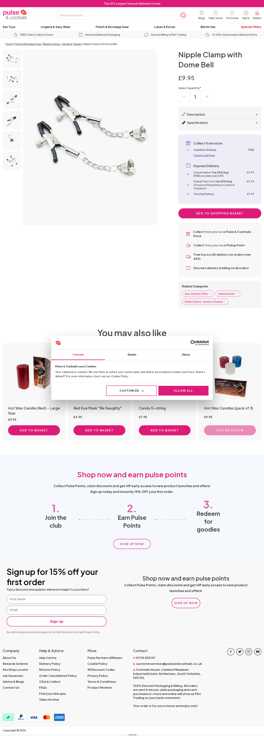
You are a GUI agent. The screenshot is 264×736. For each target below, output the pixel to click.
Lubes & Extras (164, 27)
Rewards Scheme (15, 664)
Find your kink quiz (52, 693)
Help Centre (48, 658)
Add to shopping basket (220, 213)
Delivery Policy (50, 664)
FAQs (43, 687)
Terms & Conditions (101, 681)
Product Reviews (99, 687)
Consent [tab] (78, 354)
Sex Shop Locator (15, 669)
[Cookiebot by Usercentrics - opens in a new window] (193, 342)
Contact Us (11, 687)
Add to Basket (34, 430)
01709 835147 (144, 658)
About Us (9, 658)
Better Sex (208, 27)
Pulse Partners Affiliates (104, 658)
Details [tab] (132, 354)
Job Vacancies (13, 676)
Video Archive (49, 699)
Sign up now (132, 544)
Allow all (183, 390)
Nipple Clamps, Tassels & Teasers (62, 44)
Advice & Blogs (13, 681)
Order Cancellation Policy (58, 676)
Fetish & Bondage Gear (112, 27)
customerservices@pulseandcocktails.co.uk (167, 664)
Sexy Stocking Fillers (196, 293)
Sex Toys (9, 27)
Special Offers (251, 27)
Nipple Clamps (226, 293)
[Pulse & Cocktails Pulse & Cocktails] (24, 14)
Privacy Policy (92, 632)
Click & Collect (49, 681)
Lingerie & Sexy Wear (55, 27)
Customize (129, 390)
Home (9, 44)
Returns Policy (49, 669)
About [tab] (186, 354)
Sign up (56, 621)
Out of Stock (230, 430)
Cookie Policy (97, 664)
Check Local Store (204, 155)
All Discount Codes (101, 669)
